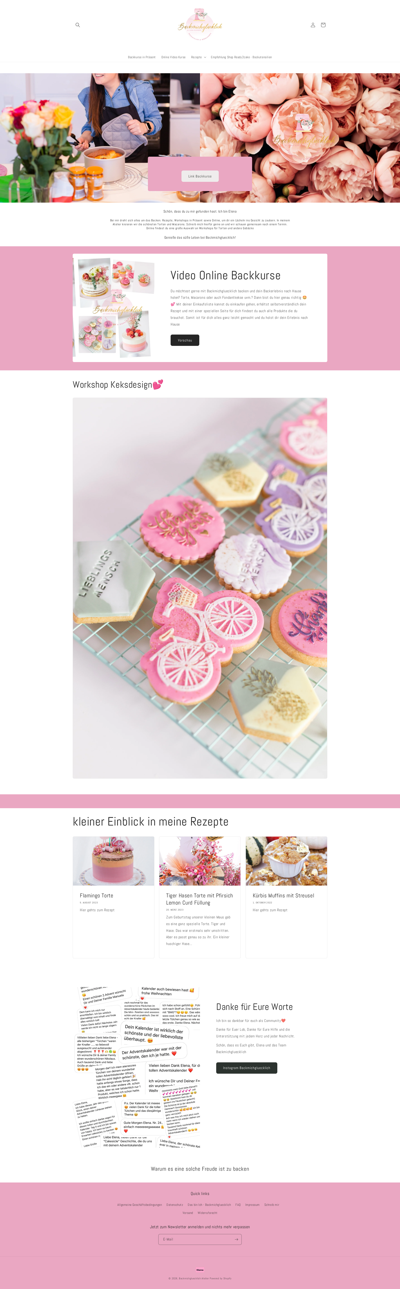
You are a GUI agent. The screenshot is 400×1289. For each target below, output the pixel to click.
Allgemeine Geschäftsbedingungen (139, 1205)
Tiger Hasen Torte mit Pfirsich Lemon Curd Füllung (199, 899)
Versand (188, 1213)
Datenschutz (174, 1205)
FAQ (238, 1205)
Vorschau (185, 340)
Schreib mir (271, 1205)
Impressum (252, 1205)
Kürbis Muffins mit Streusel (283, 895)
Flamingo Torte (96, 895)
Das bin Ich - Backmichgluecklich (209, 1205)
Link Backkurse (200, 176)
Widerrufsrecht (207, 1213)
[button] (78, 25)
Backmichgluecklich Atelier (194, 1278)
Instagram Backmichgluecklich (246, 1068)
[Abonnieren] (236, 1239)
